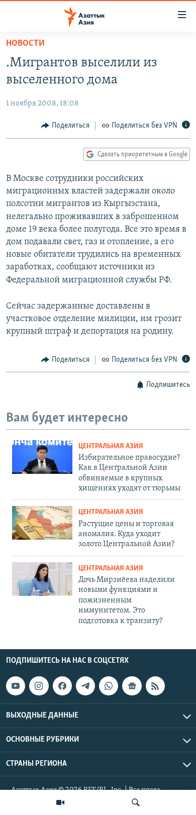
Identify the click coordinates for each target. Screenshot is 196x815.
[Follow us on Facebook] (62, 685)
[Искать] (136, 802)
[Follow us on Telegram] (85, 685)
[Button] (65, 125)
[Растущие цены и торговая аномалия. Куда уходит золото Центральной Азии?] (42, 523)
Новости (25, 43)
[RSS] (155, 685)
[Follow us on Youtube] (15, 685)
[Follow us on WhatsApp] (108, 685)
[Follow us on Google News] (131, 685)
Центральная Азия (110, 446)
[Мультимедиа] (60, 802)
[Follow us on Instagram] (38, 685)
